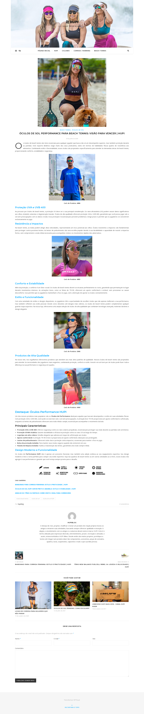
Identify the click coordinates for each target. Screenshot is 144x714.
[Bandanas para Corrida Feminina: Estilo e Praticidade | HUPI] (19, 555)
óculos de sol (36, 499)
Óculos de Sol (78, 130)
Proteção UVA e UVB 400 (30, 207)
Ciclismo (66, 51)
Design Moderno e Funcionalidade (36, 450)
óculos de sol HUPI (48, 499)
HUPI (56, 51)
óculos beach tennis (22, 499)
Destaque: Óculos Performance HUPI (41, 412)
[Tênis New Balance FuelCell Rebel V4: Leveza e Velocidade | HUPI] (125, 555)
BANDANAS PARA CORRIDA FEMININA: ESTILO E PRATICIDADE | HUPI (41, 484)
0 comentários (124, 504)
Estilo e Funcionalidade (29, 297)
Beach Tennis (100, 51)
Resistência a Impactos (29, 223)
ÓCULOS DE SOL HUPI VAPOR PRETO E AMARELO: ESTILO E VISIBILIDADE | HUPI (45, 489)
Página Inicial (44, 51)
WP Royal (77, 700)
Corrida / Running (82, 51)
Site (94, 639)
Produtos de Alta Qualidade (32, 355)
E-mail (56, 639)
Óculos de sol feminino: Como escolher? (71, 608)
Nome (18, 639)
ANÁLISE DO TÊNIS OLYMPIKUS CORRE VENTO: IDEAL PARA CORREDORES (43, 493)
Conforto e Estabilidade (29, 283)
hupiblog (21, 504)
